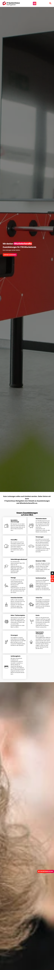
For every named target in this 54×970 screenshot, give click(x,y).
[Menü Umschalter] (34, 3)
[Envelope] (52, 573)
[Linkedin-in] (52, 580)
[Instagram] (52, 576)
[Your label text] (11, 3)
